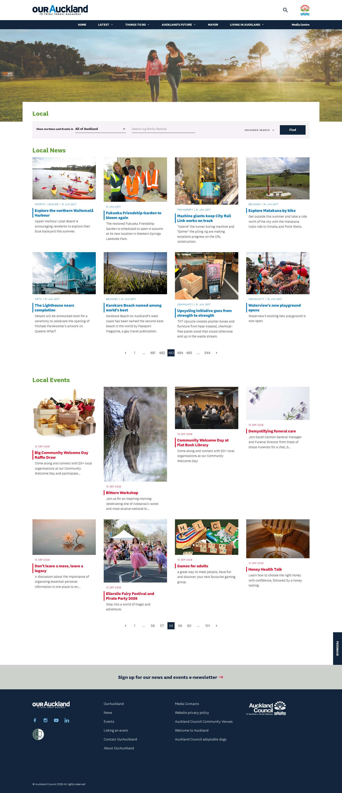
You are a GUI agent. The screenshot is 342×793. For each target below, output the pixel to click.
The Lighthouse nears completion (54, 307)
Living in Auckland (245, 24)
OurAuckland (114, 704)
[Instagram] (45, 721)
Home (82, 24)
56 (153, 626)
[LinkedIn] (67, 721)
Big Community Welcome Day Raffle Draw (61, 455)
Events (109, 721)
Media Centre (301, 24)
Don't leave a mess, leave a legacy (59, 568)
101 (207, 626)
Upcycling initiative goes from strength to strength (204, 313)
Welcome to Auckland (191, 730)
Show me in (54, 129)
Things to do (135, 24)
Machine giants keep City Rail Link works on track (204, 218)
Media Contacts (187, 704)
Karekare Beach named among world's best (134, 307)
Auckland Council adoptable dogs (200, 739)
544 (207, 353)
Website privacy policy (192, 712)
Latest (103, 24)
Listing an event (116, 730)
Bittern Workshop (122, 492)
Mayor (213, 24)
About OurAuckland (119, 748)
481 (152, 353)
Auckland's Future (177, 24)
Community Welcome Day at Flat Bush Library (203, 442)
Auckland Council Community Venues (204, 721)
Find (292, 130)
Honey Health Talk (265, 569)
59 (180, 626)
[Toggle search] (285, 10)
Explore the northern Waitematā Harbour (64, 213)
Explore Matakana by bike (272, 210)
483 (171, 353)
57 (162, 626)
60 (189, 626)
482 (162, 353)
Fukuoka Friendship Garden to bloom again (133, 215)
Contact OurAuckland (120, 739)
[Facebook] (34, 721)
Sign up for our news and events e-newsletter (167, 677)
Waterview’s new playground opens (274, 307)
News (108, 712)
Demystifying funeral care (272, 431)
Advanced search (257, 130)
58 (171, 626)
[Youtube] (56, 721)
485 (189, 353)
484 (180, 353)
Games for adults (192, 566)
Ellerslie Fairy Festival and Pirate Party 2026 (130, 596)
